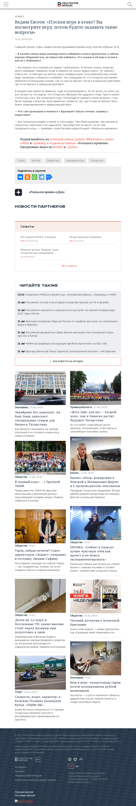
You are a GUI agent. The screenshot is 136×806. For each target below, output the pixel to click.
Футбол (36, 160)
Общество (53, 160)
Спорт (19, 16)
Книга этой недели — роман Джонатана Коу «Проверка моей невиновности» (94, 626)
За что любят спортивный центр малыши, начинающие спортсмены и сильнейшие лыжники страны (93, 421)
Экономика (21, 407)
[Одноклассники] (27, 177)
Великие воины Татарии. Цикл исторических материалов (39, 253)
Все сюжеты (69, 265)
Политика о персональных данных (35, 780)
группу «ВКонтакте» (89, 139)
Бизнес (74, 472)
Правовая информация (28, 776)
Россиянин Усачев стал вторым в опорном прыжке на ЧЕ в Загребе (63, 302)
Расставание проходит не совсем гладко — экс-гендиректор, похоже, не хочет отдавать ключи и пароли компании (40, 560)
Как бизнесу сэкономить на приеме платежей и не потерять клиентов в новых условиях (37, 423)
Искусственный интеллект (85, 238)
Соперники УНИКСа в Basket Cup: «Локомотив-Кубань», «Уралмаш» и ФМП (67, 294)
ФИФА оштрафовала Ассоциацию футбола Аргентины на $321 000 (62, 343)
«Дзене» (72, 147)
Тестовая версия (25, 795)
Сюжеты (27, 226)
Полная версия (24, 792)
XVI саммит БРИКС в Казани (38, 238)
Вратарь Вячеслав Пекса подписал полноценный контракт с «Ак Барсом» (67, 351)
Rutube (58, 147)
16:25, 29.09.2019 (23, 39)
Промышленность (81, 407)
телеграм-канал (61, 139)
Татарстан (97, 160)
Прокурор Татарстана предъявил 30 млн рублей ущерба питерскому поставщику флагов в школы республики (95, 487)
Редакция (20, 767)
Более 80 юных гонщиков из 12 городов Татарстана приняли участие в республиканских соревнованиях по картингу (39, 708)
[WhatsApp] (34, 177)
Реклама (20, 771)
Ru (70, 766)
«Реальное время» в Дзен (46, 192)
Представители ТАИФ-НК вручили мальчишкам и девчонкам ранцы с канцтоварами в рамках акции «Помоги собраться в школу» (39, 491)
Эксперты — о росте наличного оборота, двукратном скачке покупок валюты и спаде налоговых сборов (95, 692)
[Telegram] (41, 177)
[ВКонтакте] (20, 177)
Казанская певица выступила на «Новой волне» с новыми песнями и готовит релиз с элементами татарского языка (95, 558)
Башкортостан (75, 160)
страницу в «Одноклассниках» (54, 143)
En (77, 766)
